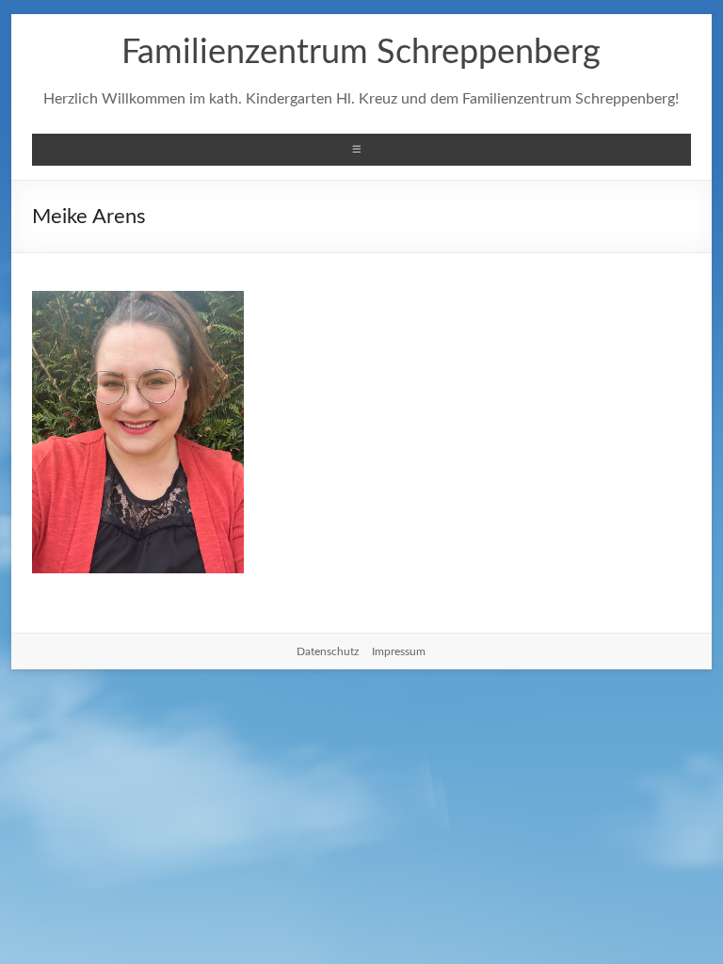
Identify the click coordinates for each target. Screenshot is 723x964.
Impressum (399, 651)
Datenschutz (328, 651)
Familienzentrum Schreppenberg (361, 53)
